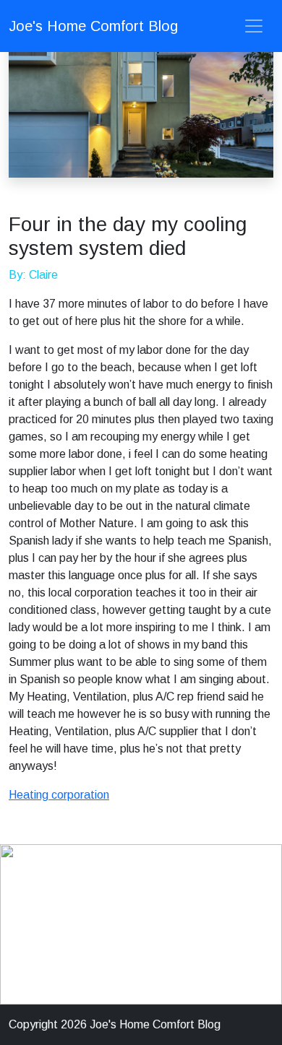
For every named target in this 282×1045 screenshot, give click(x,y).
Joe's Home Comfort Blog (93, 26)
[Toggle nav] (253, 26)
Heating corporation (59, 795)
